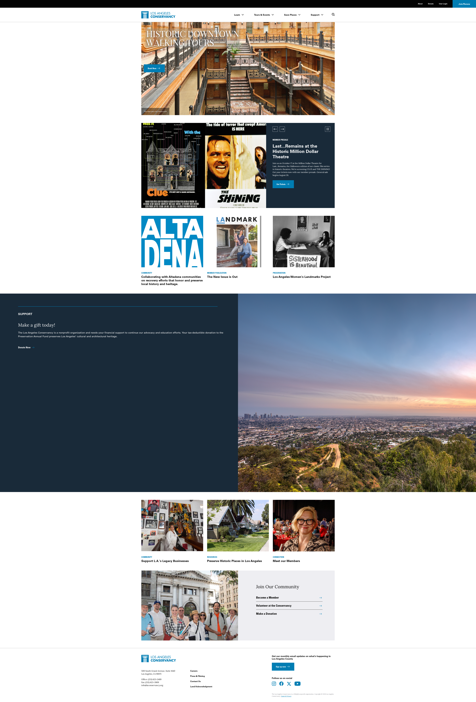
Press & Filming (197, 676)
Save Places (290, 14)
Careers (193, 671)
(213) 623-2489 (154, 679)
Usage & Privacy (286, 696)
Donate (430, 4)
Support (315, 14)
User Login (443, 4)
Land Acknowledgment (201, 686)
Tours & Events (262, 14)
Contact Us (195, 681)
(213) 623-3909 (152, 682)
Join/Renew (464, 4)
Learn (237, 14)
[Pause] (329, 110)
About (420, 4)
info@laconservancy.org (152, 685)
